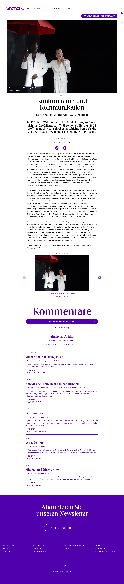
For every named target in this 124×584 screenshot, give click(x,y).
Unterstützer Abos (74, 546)
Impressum (8, 546)
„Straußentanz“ (36, 443)
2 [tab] (59, 253)
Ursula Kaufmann (37, 431)
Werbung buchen (42, 552)
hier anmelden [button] (62, 528)
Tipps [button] (48, 8)
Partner (7, 549)
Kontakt (7, 552)
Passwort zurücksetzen (107, 552)
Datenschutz (40, 546)
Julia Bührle (35, 402)
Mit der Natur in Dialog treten (44, 357)
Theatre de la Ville (69, 344)
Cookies (37, 549)
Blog (28, 409)
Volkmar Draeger (62, 139)
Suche (67, 549)
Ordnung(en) (34, 413)
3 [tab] (62, 253)
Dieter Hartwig (36, 458)
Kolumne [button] (40, 8)
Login (97, 546)
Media (35, 352)
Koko (55, 344)
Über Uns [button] (67, 8)
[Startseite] (15, 8)
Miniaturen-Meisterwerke (42, 470)
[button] (57, 148)
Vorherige (24, 277)
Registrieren (101, 549)
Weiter (99, 277)
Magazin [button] (31, 8)
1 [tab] (56, 253)
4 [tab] (65, 253)
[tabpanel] (62, 277)
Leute (62, 95)
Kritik (28, 379)
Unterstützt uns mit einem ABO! (100, 16)
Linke (48, 344)
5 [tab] (67, 253)
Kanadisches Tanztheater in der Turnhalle (53, 384)
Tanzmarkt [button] (56, 8)
